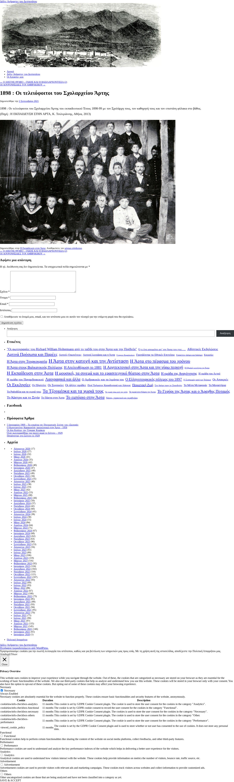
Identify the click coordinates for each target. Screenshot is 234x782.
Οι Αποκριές (220, 379)
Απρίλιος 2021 (21, 623)
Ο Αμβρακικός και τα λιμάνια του (103, 379)
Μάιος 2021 (19, 621)
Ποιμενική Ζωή (142, 385)
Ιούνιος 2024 (20, 519)
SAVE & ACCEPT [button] (10, 780)
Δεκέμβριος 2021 (22, 601)
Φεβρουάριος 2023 (23, 563)
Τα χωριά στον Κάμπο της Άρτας (142, 392)
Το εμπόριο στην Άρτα (85, 397)
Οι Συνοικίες (56, 385)
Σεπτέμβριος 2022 (23, 577)
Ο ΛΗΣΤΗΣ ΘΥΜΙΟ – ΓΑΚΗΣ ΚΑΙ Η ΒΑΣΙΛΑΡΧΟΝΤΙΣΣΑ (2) (33, 82)
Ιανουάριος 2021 (22, 632)
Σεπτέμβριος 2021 (23, 610)
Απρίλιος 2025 (21, 492)
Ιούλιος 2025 (20, 484)
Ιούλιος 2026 (20, 451)
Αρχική (10, 71)
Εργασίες (208, 355)
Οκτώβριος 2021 (22, 607)
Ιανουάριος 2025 (22, 500)
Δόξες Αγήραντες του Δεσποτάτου (18, 1)
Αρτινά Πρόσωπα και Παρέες (32, 354)
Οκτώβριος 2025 (22, 476)
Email (4, 303)
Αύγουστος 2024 (22, 514)
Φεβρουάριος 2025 (23, 498)
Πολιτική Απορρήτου (17, 639)
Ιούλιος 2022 (20, 582)
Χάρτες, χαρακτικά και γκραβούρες (122, 398)
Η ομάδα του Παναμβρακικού (25, 379)
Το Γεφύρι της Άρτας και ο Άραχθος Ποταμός (193, 391)
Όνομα (5, 297)
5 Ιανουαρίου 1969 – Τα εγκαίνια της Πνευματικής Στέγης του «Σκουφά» (42, 425)
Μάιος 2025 (19, 489)
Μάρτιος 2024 (21, 528)
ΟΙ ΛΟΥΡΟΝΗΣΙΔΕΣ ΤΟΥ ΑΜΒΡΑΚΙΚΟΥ (22, 85)
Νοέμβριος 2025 (22, 473)
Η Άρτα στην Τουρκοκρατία (27, 361)
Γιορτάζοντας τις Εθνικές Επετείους (155, 354)
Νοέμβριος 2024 (22, 506)
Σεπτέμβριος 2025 (23, 478)
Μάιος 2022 (19, 588)
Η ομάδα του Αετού (209, 373)
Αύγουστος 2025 (22, 481)
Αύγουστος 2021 (22, 612)
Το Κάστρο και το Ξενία (23, 397)
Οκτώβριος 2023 (22, 541)
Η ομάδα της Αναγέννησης (179, 373)
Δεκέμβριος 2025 (22, 470)
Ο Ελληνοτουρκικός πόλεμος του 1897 (153, 379)
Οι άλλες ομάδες (75, 385)
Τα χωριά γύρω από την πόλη (116, 392)
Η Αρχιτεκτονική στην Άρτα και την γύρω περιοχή (143, 367)
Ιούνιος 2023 (20, 552)
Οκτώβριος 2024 (22, 509)
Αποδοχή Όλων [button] (8, 654)
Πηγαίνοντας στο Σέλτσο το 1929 (23, 435)
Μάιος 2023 (19, 555)
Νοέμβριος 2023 (22, 539)
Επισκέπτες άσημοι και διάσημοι (189, 355)
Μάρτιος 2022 (21, 593)
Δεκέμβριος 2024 (22, 503)
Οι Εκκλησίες (18, 384)
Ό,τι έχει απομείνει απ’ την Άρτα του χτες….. (162, 349)
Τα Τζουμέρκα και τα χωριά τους (73, 391)
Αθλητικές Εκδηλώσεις (202, 349)
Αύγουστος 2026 (22, 448)
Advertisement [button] (8, 761)
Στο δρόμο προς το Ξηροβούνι (168, 385)
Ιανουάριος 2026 (22, 468)
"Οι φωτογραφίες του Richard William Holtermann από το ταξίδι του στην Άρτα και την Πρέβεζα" (72, 349)
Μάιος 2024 (19, 522)
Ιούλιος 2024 (20, 517)
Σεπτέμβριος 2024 (23, 511)
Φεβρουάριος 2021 (23, 629)
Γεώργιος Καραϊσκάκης (125, 355)
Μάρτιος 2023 (21, 560)
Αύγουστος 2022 (22, 580)
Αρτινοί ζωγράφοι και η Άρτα (99, 354)
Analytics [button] (5, 751)
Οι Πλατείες (39, 385)
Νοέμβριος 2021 (22, 604)
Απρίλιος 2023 (21, 558)
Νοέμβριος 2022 (22, 571)
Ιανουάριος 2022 (22, 599)
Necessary (9, 690)
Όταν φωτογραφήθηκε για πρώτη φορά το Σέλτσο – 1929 (35, 433)
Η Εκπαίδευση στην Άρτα (32, 248)
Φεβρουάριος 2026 (23, 465)
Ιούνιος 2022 (20, 585)
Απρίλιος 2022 (21, 591)
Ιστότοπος (5, 310)
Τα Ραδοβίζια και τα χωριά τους (24, 391)
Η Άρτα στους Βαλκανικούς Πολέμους (34, 367)
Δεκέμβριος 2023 (22, 536)
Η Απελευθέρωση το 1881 (83, 367)
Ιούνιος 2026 (20, 454)
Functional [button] (5, 732)
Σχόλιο (5, 291)
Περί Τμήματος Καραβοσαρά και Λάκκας (109, 385)
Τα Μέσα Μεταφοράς (195, 385)
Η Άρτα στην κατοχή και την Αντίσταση (88, 361)
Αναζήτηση (12, 328)
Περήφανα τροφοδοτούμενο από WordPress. (24, 648)
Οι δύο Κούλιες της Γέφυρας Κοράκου (26, 430)
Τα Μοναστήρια (217, 385)
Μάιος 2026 (19, 457)
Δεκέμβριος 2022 (22, 569)
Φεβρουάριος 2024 (23, 530)
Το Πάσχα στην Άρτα (52, 397)
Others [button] (3, 770)
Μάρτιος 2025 (21, 495)
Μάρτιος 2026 (21, 462)
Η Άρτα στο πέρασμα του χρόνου (160, 361)
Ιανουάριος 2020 (22, 634)
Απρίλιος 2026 (21, 459)
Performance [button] (7, 742)
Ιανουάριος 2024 (22, 533)
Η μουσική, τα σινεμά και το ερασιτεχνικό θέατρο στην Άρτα (107, 373)
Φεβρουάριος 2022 (23, 596)
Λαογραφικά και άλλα (62, 379)
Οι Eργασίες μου (15, 77)
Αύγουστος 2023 (22, 547)
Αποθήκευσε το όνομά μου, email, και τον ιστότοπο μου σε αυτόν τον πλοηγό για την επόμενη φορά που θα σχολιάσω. (69, 316)
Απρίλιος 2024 (21, 525)
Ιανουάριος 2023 (22, 566)
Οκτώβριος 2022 (22, 574)
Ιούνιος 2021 (20, 618)
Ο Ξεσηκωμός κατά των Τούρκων (197, 380)
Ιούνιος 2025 (20, 487)
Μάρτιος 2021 (21, 626)
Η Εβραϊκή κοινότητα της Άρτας (197, 368)
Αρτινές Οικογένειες (70, 354)
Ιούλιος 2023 (20, 550)
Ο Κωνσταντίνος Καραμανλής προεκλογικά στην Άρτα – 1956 (37, 427)
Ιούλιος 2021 (20, 615)
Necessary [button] (5, 687)
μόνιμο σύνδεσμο (73, 248)
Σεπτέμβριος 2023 (23, 544)
